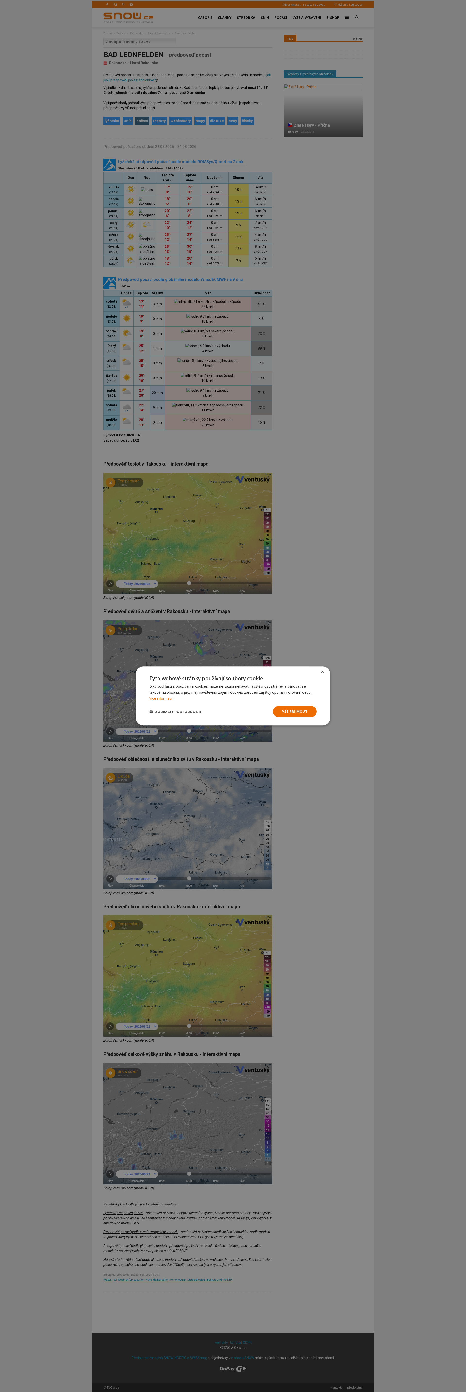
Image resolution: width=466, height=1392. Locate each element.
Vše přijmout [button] (295, 711)
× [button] (322, 672)
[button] (175, 711)
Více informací (160, 698)
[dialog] (233, 696)
